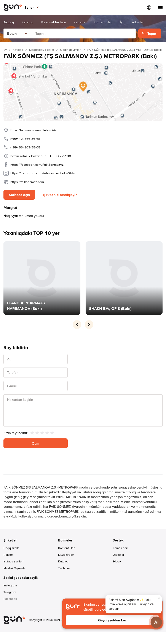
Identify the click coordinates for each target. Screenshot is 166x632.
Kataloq (18, 49)
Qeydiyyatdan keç (112, 620)
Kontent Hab (66, 548)
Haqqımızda (11, 548)
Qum (35, 443)
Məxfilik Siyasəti (14, 568)
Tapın (151, 33)
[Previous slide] (77, 324)
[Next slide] (89, 324)
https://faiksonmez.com (27, 182)
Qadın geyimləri (70, 49)
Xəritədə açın (19, 195)
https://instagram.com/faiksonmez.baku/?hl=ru (43, 173)
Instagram (10, 585)
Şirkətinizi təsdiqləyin (60, 195)
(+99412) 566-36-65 (25, 138)
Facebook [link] (10, 598)
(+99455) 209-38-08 (25, 147)
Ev (5, 49)
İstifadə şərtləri (13, 561)
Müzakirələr (66, 554)
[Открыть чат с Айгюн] (156, 622)
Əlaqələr (118, 554)
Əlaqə (117, 561)
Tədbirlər (64, 568)
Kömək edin (121, 548)
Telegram (9, 592)
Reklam (8, 554)
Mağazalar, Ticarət (41, 49)
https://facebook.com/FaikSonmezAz (37, 164)
